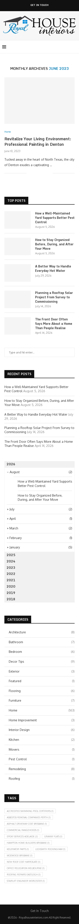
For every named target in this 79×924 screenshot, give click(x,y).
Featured (42, 681)
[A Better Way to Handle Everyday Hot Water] (17, 273)
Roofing (42, 778)
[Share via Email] (49, 173)
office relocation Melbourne (25, 868)
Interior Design (42, 730)
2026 (11, 464)
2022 (11, 573)
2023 (11, 567)
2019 (11, 592)
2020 (11, 586)
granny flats (53, 836)
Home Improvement (42, 720)
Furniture (42, 700)
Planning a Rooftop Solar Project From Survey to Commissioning (54, 297)
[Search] (74, 46)
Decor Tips (42, 661)
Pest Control (42, 759)
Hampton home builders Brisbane (28, 842)
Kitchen (42, 739)
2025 (11, 554)
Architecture (42, 632)
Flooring (42, 691)
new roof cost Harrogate (23, 862)
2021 (11, 580)
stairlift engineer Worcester (26, 881)
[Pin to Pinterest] (44, 173)
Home (42, 710)
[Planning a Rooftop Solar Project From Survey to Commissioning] (17, 299)
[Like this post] (30, 173)
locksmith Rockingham (50, 849)
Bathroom (42, 642)
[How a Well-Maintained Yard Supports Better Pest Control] (17, 220)
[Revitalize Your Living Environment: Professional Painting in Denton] (39, 100)
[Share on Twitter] (40, 173)
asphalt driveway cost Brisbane (27, 823)
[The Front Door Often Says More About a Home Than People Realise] (17, 326)
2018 (11, 599)
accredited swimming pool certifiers (30, 811)
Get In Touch (39, 5)
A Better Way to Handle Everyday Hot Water (53, 268)
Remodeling (42, 769)
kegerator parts (18, 849)
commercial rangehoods (23, 830)
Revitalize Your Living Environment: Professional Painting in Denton (37, 141)
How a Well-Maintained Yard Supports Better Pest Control (55, 217)
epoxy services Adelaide (22, 836)
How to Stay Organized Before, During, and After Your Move (54, 244)
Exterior (42, 671)
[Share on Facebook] (35, 173)
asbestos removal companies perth (28, 817)
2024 (11, 561)
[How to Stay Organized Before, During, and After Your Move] (17, 246)
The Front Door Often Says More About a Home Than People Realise (53, 323)
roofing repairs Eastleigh (23, 874)
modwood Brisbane (19, 855)
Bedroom (42, 651)
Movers (42, 749)
